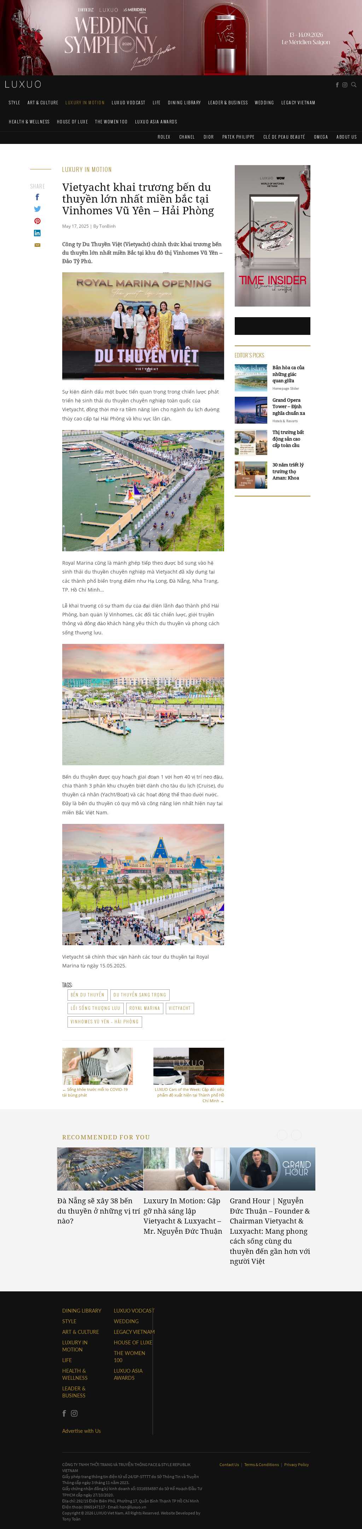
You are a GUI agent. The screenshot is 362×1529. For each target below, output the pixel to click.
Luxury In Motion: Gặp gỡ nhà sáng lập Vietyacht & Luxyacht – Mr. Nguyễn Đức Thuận (183, 1216)
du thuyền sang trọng (140, 995)
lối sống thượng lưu (96, 1008)
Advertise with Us (81, 1431)
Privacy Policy (296, 1464)
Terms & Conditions (262, 1464)
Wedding (264, 102)
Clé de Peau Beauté (284, 137)
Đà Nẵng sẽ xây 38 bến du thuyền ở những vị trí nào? (98, 1211)
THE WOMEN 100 (111, 121)
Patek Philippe (238, 137)
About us (347, 137)
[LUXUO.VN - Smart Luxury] (23, 84)
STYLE (15, 102)
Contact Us (229, 1464)
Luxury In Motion (85, 102)
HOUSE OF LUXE (72, 121)
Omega (321, 137)
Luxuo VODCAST (129, 102)
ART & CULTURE (43, 102)
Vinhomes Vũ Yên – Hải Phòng (105, 1021)
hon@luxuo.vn (132, 1507)
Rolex (164, 137)
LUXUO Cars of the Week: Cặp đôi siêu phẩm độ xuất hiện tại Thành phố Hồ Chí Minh (189, 1095)
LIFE (157, 102)
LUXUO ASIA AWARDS (156, 121)
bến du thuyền (88, 995)
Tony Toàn (71, 1519)
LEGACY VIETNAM (298, 102)
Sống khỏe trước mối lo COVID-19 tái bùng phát (95, 1092)
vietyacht (180, 1008)
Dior (209, 137)
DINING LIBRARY (184, 102)
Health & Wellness (29, 121)
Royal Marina (144, 1008)
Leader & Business (228, 102)
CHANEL (187, 137)
